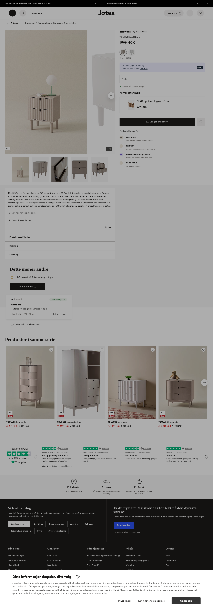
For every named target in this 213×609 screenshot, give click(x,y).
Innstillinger (124, 600)
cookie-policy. (101, 593)
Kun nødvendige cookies (151, 600)
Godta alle (186, 600)
